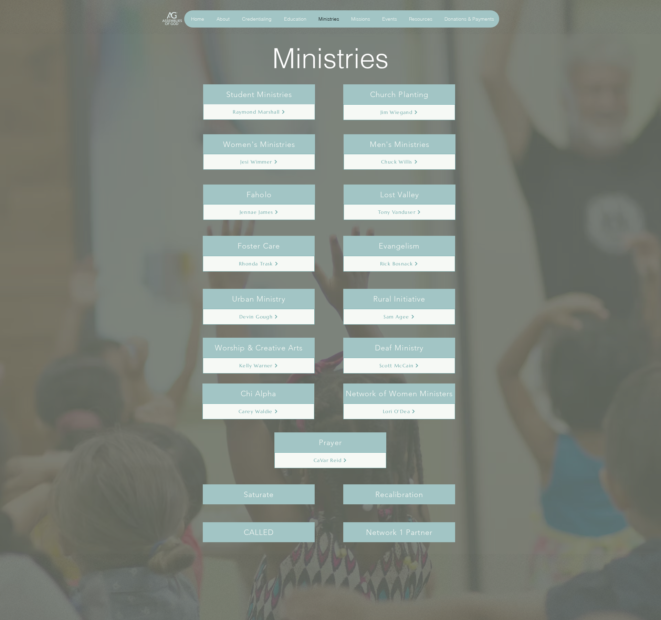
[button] (222, 19)
